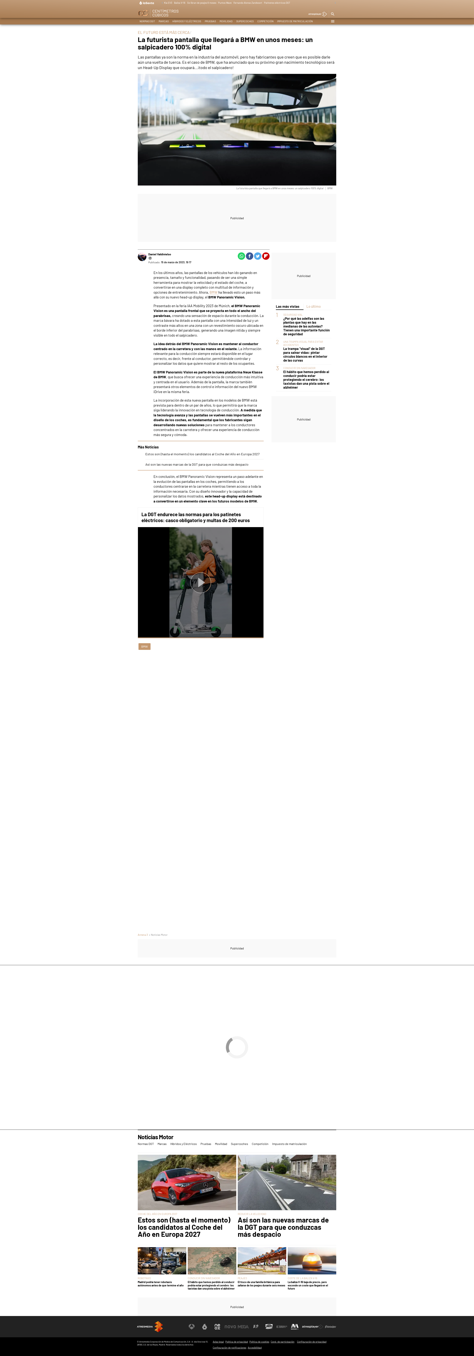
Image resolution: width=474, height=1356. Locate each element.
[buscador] (332, 14)
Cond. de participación (282, 1341)
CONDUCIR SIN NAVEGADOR (299, 368)
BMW (214, 292)
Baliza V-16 (179, 2)
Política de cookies (259, 1341)
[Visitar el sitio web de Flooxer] (330, 1327)
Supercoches (245, 21)
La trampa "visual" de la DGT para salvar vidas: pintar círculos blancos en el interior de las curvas (305, 355)
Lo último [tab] (313, 306)
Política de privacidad (236, 1341)
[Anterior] (161, 3)
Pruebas (210, 21)
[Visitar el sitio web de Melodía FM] (294, 1327)
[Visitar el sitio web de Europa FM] (281, 1327)
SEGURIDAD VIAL (293, 314)
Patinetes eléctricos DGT (277, 2)
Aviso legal (218, 1341)
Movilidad (226, 21)
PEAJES (242, 1278)
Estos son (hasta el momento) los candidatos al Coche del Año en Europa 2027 (202, 454)
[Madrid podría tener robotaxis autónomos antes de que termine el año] (162, 1261)
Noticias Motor (155, 1137)
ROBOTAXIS (144, 1278)
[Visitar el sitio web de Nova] (230, 1327)
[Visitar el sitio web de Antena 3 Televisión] (191, 1327)
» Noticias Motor (158, 934)
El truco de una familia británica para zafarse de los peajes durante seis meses (261, 1283)
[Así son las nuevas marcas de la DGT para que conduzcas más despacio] (287, 1183)
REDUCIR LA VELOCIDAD (252, 1213)
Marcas (164, 21)
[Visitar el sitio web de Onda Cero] (269, 1327)
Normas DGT (147, 21)
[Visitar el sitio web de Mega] (243, 1327)
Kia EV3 (168, 2)
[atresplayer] (316, 14)
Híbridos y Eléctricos (186, 21)
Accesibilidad (255, 1347)
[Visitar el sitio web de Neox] (217, 1327)
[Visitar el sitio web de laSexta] (204, 1327)
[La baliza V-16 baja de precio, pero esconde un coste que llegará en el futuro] (312, 1261)
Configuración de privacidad (311, 1341)
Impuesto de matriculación (295, 21)
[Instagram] (150, 258)
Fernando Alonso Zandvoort (247, 2)
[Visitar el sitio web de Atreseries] (256, 1327)
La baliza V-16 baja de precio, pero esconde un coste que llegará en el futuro (308, 1285)
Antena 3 (143, 934)
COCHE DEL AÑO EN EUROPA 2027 (157, 1213)
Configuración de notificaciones (229, 1347)
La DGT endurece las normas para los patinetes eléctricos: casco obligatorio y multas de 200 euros (195, 517)
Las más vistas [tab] (287, 306)
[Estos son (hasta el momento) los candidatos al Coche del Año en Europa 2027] (187, 1183)
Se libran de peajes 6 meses (201, 2)
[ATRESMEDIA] (150, 1327)
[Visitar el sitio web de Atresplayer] (312, 1327)
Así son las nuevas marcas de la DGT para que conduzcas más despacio (196, 464)
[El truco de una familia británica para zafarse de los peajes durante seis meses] (262, 1261)
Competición (265, 21)
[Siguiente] (334, 3)
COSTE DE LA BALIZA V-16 (302, 1278)
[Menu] (332, 21)
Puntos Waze (225, 2)
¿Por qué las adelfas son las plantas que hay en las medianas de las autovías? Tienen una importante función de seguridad (306, 326)
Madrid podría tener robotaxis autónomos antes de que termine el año (161, 1283)
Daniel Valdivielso (159, 254)
